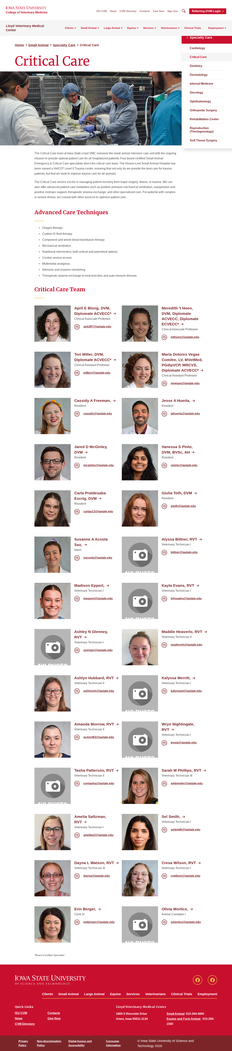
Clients (47, 994)
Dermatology (199, 74)
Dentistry (196, 65)
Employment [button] (216, 27)
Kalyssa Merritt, (176, 678)
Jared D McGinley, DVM (90, 449)
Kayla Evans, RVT (178, 585)
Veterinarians (155, 994)
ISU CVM (101, 11)
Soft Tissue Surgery (203, 140)
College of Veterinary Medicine (26, 12)
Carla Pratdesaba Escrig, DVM (90, 495)
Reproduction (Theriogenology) (202, 130)
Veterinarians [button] (169, 27)
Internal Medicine (201, 83)
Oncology (196, 92)
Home (19, 45)
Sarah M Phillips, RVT (181, 770)
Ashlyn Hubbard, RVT (94, 678)
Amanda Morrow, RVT (94, 724)
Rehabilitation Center (204, 119)
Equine (115, 994)
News (113, 11)
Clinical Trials (192, 27)
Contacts (145, 11)
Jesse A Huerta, (176, 400)
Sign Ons (172, 11)
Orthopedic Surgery (203, 110)
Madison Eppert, (89, 585)
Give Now (158, 11)
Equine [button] (131, 27)
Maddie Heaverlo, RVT (182, 632)
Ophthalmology (200, 101)
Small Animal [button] (89, 27)
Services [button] (148, 27)
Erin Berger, (85, 909)
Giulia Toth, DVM (177, 493)
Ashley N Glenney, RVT (91, 634)
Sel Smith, (171, 816)
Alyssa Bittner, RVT (179, 539)
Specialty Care (64, 45)
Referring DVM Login (206, 11)
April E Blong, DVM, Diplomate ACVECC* (92, 310)
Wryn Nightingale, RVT (178, 726)
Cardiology (197, 48)
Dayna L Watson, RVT (94, 863)
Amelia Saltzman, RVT (90, 819)
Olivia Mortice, (175, 909)
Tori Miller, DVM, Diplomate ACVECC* (92, 357)
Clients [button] (69, 27)
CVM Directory (128, 11)
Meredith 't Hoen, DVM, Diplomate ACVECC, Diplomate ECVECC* (180, 316)
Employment (207, 994)
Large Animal (94, 994)
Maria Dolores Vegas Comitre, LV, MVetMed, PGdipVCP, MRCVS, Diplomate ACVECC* (182, 362)
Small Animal (38, 45)
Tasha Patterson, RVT (94, 770)
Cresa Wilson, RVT (179, 863)
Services (133, 994)
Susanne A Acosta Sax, (91, 542)
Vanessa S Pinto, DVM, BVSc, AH (177, 449)
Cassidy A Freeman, (92, 400)
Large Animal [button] (112, 27)
